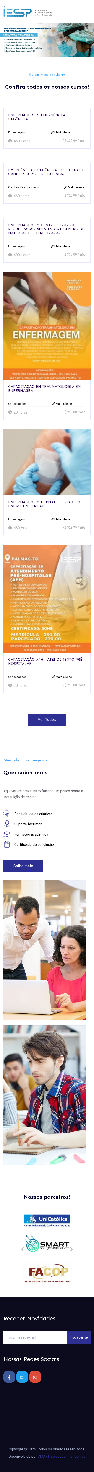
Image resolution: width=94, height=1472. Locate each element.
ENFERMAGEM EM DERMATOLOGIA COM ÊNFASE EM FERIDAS (44, 504)
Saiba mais (23, 866)
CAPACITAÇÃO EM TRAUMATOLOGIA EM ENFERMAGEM (44, 389)
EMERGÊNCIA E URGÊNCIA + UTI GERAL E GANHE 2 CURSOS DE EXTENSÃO (46, 172)
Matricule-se (62, 132)
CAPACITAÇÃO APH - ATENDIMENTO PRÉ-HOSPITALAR (46, 661)
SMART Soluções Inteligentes (62, 1456)
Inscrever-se (79, 1337)
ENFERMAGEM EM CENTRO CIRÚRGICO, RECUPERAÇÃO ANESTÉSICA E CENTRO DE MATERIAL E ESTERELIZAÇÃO (46, 229)
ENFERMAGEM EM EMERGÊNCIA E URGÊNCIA (38, 117)
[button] (7, 40)
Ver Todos (47, 719)
